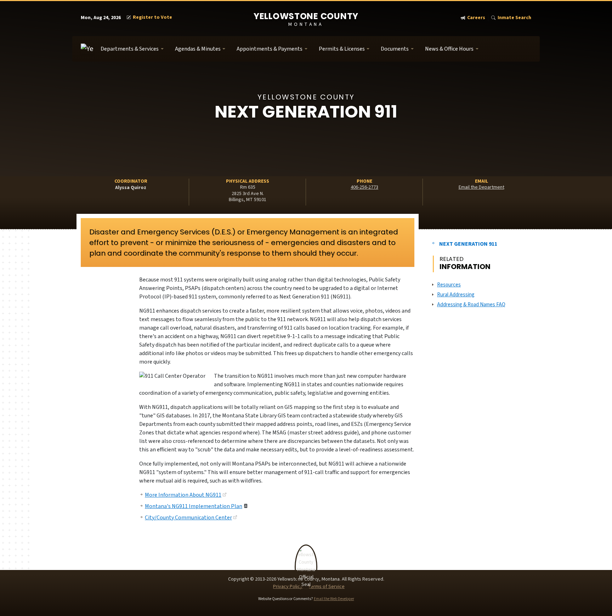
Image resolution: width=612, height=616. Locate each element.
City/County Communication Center (188, 517)
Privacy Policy (287, 586)
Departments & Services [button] (130, 49)
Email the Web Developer (334, 598)
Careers (476, 18)
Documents (395, 49)
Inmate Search (514, 18)
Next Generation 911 (468, 244)
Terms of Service (326, 586)
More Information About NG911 (183, 495)
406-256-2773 (364, 187)
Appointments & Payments (269, 49)
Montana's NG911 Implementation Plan (193, 506)
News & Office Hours (449, 49)
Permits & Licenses (342, 49)
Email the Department (481, 187)
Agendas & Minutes (198, 49)
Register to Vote (152, 17)
